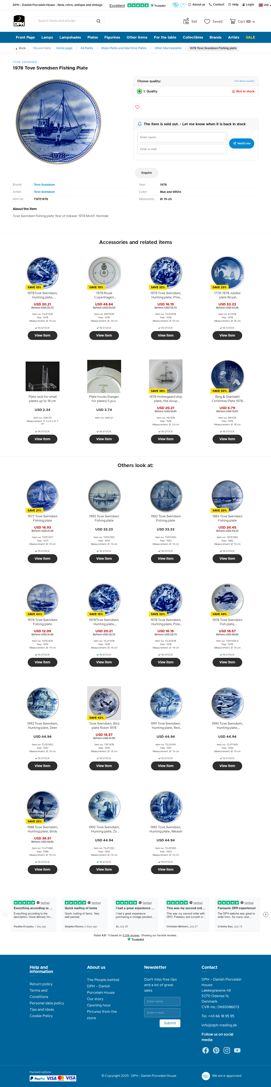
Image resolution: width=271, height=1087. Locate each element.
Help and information (41, 969)
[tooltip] (42, 295)
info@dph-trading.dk (219, 1025)
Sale (250, 37)
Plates (92, 37)
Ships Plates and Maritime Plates (124, 48)
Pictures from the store (102, 1015)
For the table (165, 37)
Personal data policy (47, 1003)
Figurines (112, 37)
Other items (137, 37)
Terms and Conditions (39, 994)
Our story (95, 999)
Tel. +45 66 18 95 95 (218, 1016)
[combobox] (70, 21)
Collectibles (193, 37)
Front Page (25, 37)
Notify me (244, 143)
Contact (209, 967)
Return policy (41, 984)
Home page (64, 48)
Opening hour (99, 1005)
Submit (170, 1023)
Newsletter (155, 967)
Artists (233, 37)
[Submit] (98, 21)
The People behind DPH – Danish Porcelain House (103, 986)
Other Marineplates (168, 48)
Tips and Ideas (42, 1009)
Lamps (47, 37)
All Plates (86, 48)
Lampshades (70, 37)
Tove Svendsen (44, 184)
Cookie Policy (41, 1016)
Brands (215, 37)
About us (96, 967)
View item (42, 335)
